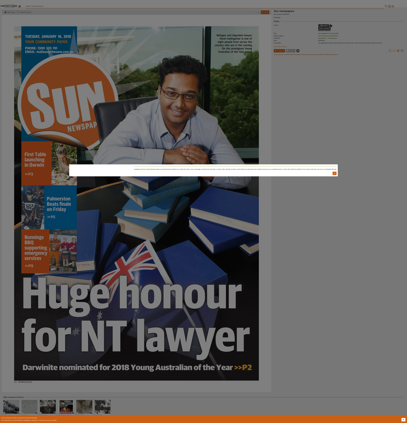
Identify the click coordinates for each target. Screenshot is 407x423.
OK (334, 173)
